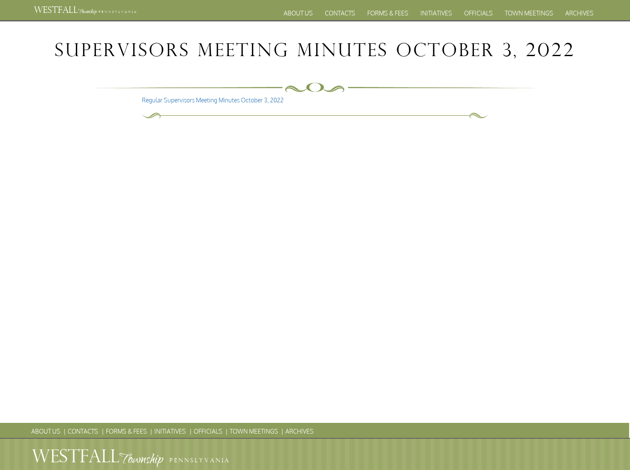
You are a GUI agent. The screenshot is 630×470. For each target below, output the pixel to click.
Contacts (340, 13)
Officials (478, 13)
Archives (579, 13)
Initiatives (436, 13)
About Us (298, 13)
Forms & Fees (387, 13)
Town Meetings (529, 13)
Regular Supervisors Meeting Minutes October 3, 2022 (213, 100)
